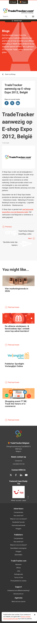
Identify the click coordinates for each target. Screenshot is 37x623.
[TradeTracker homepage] (18, 11)
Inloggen (18, 528)
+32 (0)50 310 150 (18, 464)
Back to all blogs (10, 74)
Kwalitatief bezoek (18, 522)
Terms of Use (18, 577)
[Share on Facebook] (7, 103)
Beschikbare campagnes (18, 548)
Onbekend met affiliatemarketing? (18, 590)
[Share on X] (12, 103)
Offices (18, 568)
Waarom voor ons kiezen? (18, 519)
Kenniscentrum (18, 594)
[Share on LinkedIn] (18, 103)
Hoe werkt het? (18, 515)
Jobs (18, 571)
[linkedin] (21, 475)
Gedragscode (18, 574)
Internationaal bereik (18, 525)
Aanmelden (18, 555)
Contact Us (18, 461)
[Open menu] (33, 16)
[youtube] (26, 475)
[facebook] (16, 475)
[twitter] (11, 475)
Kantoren (18, 564)
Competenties (18, 512)
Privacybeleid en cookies (18, 581)
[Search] (26, 16)
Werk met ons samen (18, 601)
